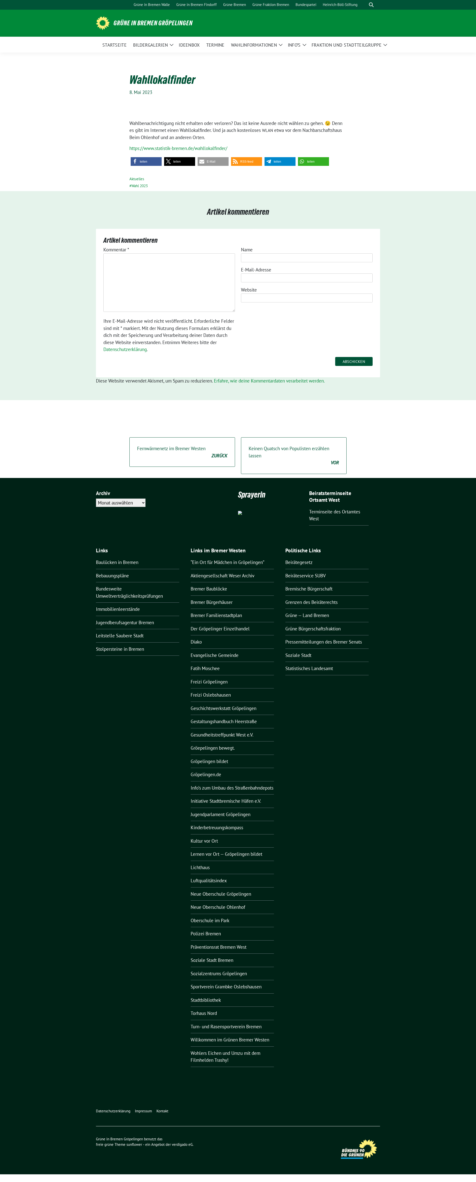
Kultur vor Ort (204, 841)
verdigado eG (182, 1144)
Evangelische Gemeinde (214, 655)
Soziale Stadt (298, 655)
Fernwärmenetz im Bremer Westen (182, 452)
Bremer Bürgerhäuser (212, 602)
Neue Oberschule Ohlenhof (218, 907)
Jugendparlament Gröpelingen (220, 814)
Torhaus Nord (204, 1013)
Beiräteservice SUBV (305, 576)
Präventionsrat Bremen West (218, 947)
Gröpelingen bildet (209, 761)
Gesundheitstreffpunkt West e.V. (222, 735)
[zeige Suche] (371, 5)
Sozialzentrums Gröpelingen (219, 973)
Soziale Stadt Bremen (212, 960)
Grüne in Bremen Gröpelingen (153, 23)
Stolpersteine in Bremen (120, 649)
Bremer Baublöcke (209, 589)
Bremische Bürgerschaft (308, 589)
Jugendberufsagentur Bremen (125, 622)
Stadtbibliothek (206, 1000)
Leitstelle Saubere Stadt (120, 636)
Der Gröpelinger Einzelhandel (220, 629)
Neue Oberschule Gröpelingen (221, 894)
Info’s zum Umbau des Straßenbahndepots (232, 788)
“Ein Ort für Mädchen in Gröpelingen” (227, 562)
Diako (196, 642)
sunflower (134, 1144)
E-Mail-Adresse (256, 270)
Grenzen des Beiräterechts (311, 602)
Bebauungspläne (112, 576)
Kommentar (116, 250)
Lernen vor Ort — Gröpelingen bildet (226, 854)
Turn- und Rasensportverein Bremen (226, 1027)
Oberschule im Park (210, 920)
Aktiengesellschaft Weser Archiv (222, 576)
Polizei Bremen (206, 934)
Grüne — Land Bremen (307, 615)
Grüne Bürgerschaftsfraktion (313, 629)
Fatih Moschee (205, 668)
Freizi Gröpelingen (209, 682)
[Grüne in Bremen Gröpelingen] (103, 23)
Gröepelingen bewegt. (213, 748)
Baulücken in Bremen (117, 562)
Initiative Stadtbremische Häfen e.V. (226, 801)
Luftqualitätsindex (209, 881)
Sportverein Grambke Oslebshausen (226, 987)
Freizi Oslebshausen (211, 695)
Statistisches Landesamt (309, 668)
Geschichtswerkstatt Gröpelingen (223, 708)
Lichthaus (200, 867)
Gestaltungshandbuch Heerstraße (224, 721)
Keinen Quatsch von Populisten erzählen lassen (294, 455)
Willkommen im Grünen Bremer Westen (230, 1040)
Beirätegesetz (299, 562)
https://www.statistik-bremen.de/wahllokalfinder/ (178, 148)
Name (247, 250)
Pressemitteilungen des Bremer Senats (323, 642)
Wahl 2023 (139, 185)
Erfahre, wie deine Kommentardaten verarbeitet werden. (269, 381)
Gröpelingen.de (206, 774)
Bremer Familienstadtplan (216, 615)
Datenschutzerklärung (125, 349)
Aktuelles (136, 179)
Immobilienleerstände (118, 609)
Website (249, 290)
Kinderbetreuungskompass (217, 827)
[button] (146, 161)
